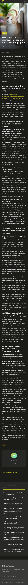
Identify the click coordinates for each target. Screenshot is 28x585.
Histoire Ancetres (8, 566)
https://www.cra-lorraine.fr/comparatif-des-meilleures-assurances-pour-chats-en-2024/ (13, 96)
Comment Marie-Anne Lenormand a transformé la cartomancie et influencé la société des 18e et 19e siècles (13, 510)
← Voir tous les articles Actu (9, 472)
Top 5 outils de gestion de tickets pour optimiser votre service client (14, 527)
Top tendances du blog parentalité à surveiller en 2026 (13, 498)
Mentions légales (11, 576)
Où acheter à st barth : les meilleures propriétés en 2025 (14, 533)
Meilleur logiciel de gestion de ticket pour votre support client (13, 517)
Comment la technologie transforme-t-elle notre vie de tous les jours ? (14, 550)
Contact (20, 576)
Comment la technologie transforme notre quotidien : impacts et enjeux (13, 504)
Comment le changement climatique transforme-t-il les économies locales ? (14, 539)
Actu (4, 33)
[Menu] (24, 1)
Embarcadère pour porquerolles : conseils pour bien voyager (13, 522)
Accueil (3, 52)
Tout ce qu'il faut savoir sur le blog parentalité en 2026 (13, 545)
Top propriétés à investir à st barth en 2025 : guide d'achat (14, 493)
